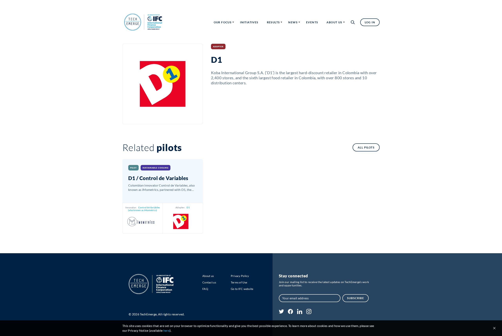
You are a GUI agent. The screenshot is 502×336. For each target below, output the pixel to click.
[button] (353, 22)
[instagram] (309, 313)
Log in (370, 22)
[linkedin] (299, 313)
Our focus (223, 22)
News (293, 22)
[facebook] (290, 313)
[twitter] (281, 312)
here (166, 330)
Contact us (209, 282)
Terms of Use (239, 282)
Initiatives (249, 22)
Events (312, 22)
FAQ (205, 288)
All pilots (366, 147)
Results (273, 22)
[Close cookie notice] (494, 328)
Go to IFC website (242, 288)
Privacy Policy (240, 276)
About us (334, 22)
